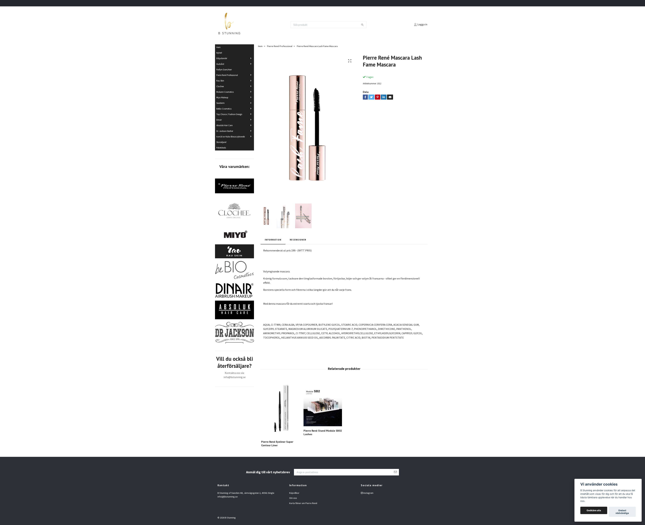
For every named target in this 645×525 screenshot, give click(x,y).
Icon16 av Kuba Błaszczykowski (230, 136)
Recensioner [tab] (298, 239)
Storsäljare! (221, 142)
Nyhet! (219, 52)
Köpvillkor (294, 492)
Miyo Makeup (222, 97)
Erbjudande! (221, 58)
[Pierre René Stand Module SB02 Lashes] (323, 402)
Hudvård (220, 64)
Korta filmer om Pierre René (303, 503)
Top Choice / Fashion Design (229, 114)
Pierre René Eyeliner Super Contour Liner (277, 443)
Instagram (368, 492)
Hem (218, 47)
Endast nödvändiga (622, 511)
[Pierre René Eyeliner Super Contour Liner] (280, 408)
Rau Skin (220, 80)
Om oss (293, 497)
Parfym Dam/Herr (224, 69)
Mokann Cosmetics (225, 92)
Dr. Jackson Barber (224, 131)
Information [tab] (273, 239)
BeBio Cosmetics (223, 108)
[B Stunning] (229, 24)
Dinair (219, 119)
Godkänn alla (594, 510)
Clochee (220, 86)
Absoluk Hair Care (224, 125)
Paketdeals (221, 147)
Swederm (220, 103)
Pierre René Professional (227, 75)
